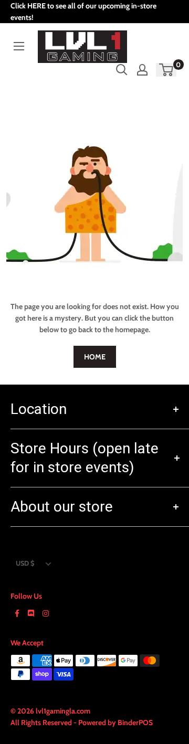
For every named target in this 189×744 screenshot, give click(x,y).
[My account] (142, 70)
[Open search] (122, 70)
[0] (166, 70)
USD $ (25, 563)
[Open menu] (18, 46)
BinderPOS (135, 722)
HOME (95, 357)
